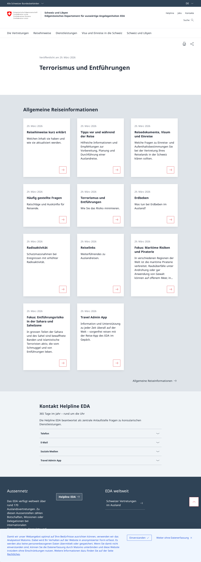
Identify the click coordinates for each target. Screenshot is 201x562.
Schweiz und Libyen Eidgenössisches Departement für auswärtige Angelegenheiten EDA (85, 14)
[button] (18, 33)
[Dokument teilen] (192, 43)
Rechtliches (13, 554)
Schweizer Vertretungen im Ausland (121, 503)
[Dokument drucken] (184, 43)
